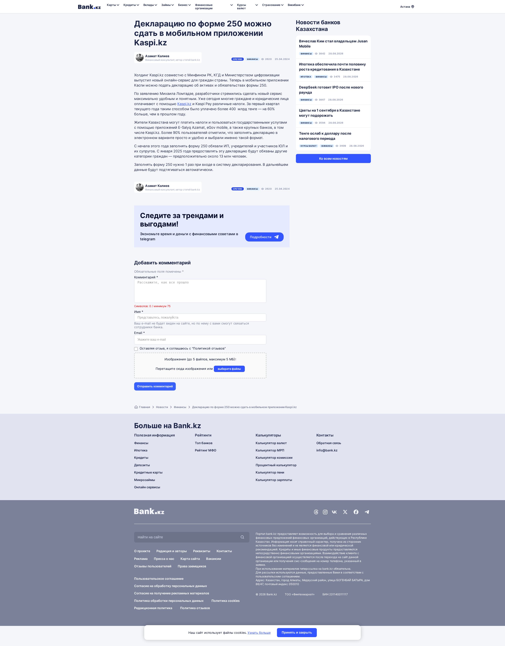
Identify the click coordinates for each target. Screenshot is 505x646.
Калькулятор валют (271, 443)
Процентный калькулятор (276, 465)
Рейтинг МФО (205, 450)
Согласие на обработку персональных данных (170, 586)
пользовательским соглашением (278, 576)
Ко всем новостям (333, 158)
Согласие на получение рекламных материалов (171, 593)
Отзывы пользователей (152, 566)
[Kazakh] (424, 6)
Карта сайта (190, 559)
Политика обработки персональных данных (169, 601)
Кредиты (141, 458)
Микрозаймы (144, 480)
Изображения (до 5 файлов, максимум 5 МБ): (200, 359)
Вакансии (213, 559)
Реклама (141, 559)
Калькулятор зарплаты (274, 480)
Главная (144, 407)
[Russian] (419, 6)
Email (139, 333)
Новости (162, 407)
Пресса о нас (164, 559)
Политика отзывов (195, 608)
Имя (138, 312)
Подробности (260, 237)
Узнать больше (259, 633)
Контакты (224, 551)
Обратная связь (328, 443)
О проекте (142, 551)
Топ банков (203, 443)
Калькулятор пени (270, 472)
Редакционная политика (153, 608)
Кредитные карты (148, 472)
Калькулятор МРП (270, 450)
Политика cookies (225, 601)
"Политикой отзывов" (209, 348)
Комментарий (146, 277)
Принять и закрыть (297, 632)
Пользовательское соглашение (158, 579)
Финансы (252, 59)
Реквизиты (201, 551)
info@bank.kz (327, 450)
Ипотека (140, 450)
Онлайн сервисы (147, 487)
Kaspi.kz (184, 104)
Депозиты (142, 465)
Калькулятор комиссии (274, 458)
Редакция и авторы (171, 551)
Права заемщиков (192, 566)
